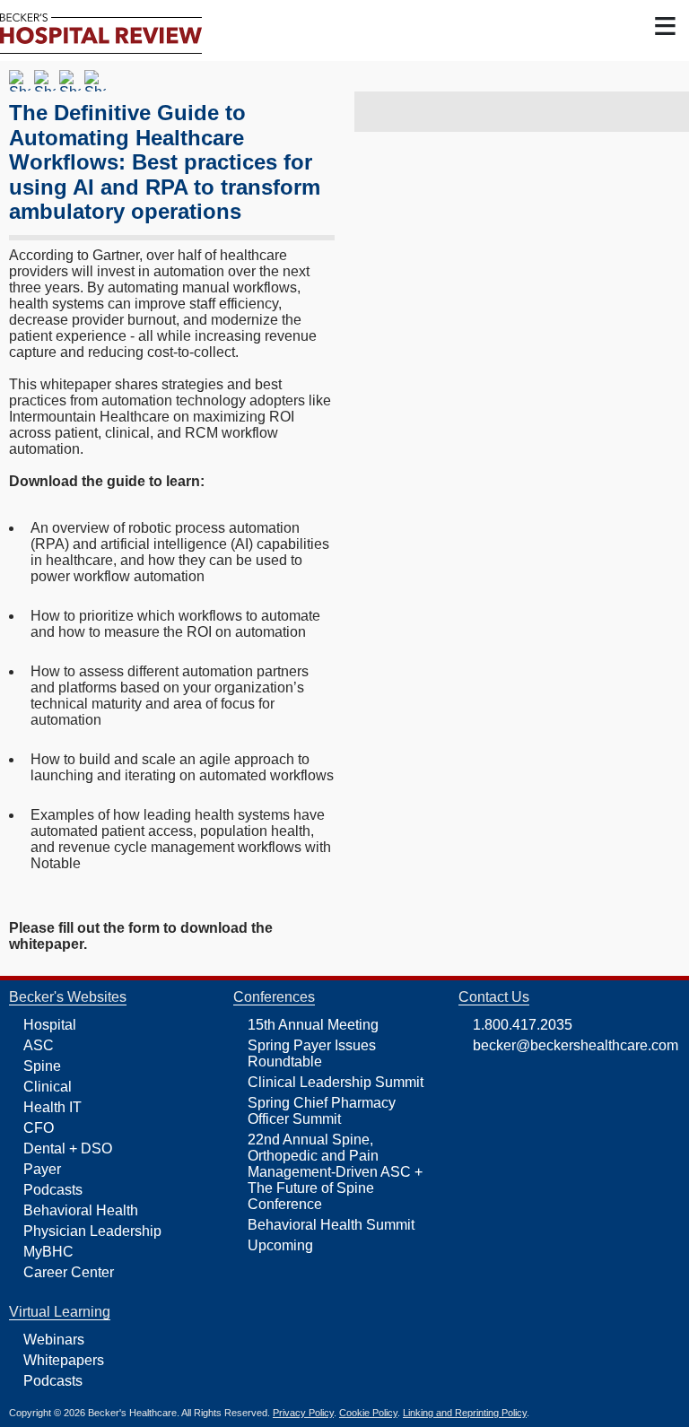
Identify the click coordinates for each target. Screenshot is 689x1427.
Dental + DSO (67, 1148)
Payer (42, 1169)
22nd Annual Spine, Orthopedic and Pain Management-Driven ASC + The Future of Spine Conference (335, 1172)
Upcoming (280, 1245)
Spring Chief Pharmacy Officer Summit (322, 1111)
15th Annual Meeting (313, 1024)
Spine (42, 1066)
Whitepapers (63, 1360)
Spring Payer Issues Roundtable (312, 1053)
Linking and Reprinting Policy (465, 1412)
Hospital (49, 1024)
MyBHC (48, 1251)
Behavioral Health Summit (331, 1224)
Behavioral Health (80, 1210)
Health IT (52, 1107)
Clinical (47, 1086)
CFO (38, 1128)
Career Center (68, 1272)
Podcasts (53, 1189)
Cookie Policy (368, 1412)
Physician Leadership (92, 1231)
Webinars (53, 1339)
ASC (38, 1045)
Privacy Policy (303, 1412)
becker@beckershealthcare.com (575, 1045)
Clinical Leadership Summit (335, 1082)
